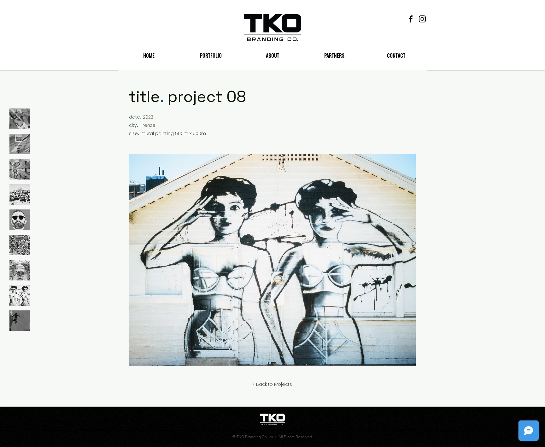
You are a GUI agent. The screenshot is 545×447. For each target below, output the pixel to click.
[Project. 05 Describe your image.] (19, 219)
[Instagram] (422, 19)
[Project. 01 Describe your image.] (19, 119)
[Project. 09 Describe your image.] (19, 320)
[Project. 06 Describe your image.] (19, 245)
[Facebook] (410, 19)
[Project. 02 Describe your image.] (19, 144)
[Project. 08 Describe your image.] (19, 295)
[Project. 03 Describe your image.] (19, 169)
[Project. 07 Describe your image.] (19, 270)
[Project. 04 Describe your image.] (19, 194)
